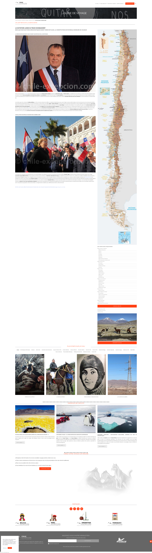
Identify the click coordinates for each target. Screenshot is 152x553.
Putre (100, 252)
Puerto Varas (101, 283)
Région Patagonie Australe (102, 291)
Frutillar (100, 284)
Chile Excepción (18, 20)
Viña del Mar (101, 277)
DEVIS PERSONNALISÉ (5, 552)
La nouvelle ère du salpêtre (122, 396)
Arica (100, 251)
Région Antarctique (100, 300)
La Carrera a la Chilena (60, 396)
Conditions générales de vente (84, 546)
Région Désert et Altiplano (102, 248)
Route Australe (100, 288)
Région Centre (100, 268)
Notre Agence (120, 3)
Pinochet (26, 93)
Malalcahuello (102, 280)
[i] (28, 107)
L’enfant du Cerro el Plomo (29, 396)
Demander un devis (117, 342)
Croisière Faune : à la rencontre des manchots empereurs (72, 434)
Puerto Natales (102, 296)
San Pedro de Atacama (103, 258)
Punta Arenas (101, 297)
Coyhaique (101, 293)
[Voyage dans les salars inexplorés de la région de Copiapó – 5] (35, 419)
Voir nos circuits (117, 306)
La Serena (101, 264)
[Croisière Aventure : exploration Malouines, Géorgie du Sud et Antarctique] (117, 419)
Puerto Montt (101, 290)
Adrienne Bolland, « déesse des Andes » (91, 396)
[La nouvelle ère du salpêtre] (122, 374)
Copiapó (100, 262)
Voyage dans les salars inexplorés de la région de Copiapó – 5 (32, 434)
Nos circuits (70, 546)
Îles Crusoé (101, 274)
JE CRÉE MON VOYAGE (45, 468)
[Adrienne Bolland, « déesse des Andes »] (91, 374)
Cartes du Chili (100, 311)
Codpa (100, 254)
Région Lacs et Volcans (101, 278)
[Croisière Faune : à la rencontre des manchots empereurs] (76, 419)
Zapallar (100, 275)
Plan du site (65, 546)
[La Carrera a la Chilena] (60, 374)
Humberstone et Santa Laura (104, 260)
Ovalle (100, 267)
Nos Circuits (103, 3)
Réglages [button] (5, 547)
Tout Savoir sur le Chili (101, 310)
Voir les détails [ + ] (20, 442)
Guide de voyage (75, 13)
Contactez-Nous (130, 3)
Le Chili (97, 3)
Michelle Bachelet (88, 177)
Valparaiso (101, 271)
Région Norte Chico (100, 261)
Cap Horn (101, 298)
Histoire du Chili (31, 20)
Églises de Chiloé (102, 287)
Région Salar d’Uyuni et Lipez (102, 303)
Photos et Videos (112, 3)
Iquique (100, 257)
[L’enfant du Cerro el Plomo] (29, 374)
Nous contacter (75, 546)
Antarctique (101, 301)
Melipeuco (101, 281)
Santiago (101, 270)
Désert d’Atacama (102, 249)
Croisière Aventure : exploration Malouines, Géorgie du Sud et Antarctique (117, 435)
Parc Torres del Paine (103, 294)
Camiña (100, 255)
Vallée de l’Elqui (102, 265)
